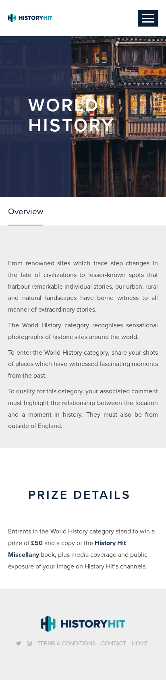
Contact (113, 643)
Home (140, 643)
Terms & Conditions (66, 643)
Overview (25, 211)
